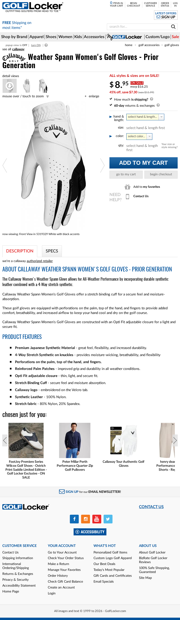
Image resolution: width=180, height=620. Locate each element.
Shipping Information (17, 558)
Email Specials (104, 581)
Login (52, 593)
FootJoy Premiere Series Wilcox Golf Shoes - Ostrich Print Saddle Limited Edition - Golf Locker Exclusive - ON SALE (26, 469)
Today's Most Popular (109, 570)
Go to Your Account (62, 552)
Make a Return (58, 564)
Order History (58, 575)
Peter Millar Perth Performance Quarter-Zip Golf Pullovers (75, 465)
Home (128, 45)
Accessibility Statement (19, 585)
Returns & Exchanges (17, 574)
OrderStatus (165, 4)
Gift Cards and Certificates (113, 575)
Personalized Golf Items (110, 552)
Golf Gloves (172, 45)
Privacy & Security (15, 579)
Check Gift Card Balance (65, 581)
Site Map (145, 578)
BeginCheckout (133, 4)
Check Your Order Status (66, 558)
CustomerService (150, 4)
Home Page (10, 591)
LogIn (175, 4)
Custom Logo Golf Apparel (113, 558)
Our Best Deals (104, 564)
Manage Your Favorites (64, 570)
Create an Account (61, 587)
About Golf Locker (152, 552)
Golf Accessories (149, 45)
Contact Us (10, 552)
